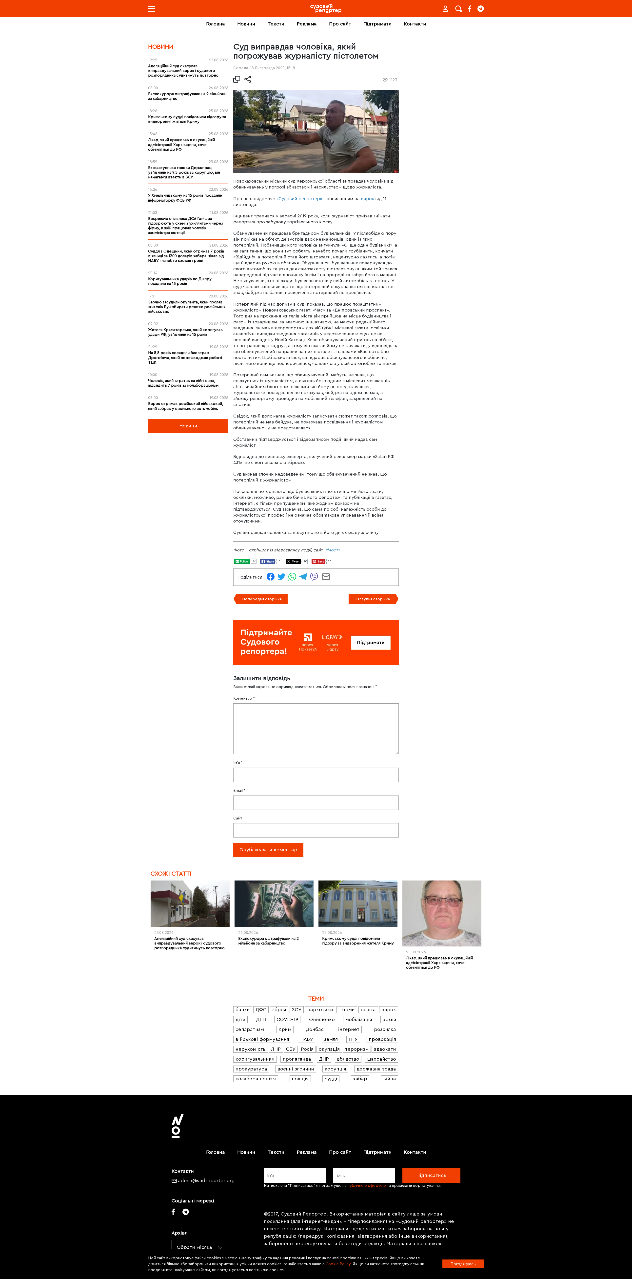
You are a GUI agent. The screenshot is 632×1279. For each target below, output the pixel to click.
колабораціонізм (256, 1078)
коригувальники (255, 1059)
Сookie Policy (338, 1264)
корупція (335, 1069)
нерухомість (251, 1049)
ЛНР (276, 1049)
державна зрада (376, 1069)
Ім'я (238, 763)
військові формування (262, 1039)
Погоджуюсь (463, 1264)
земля (331, 1039)
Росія (307, 1049)
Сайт (237, 818)
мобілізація (358, 1019)
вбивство (348, 1059)
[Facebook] (469, 8)
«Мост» (332, 550)
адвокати (385, 1049)
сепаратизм (250, 1029)
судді (331, 1078)
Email (239, 791)
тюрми (347, 1009)
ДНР (324, 1059)
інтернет (348, 1029)
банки (243, 1009)
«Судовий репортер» (299, 198)
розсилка (385, 1029)
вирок (367, 198)
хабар (360, 1078)
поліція (300, 1078)
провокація (382, 1039)
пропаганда (297, 1059)
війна (389, 1078)
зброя (279, 1009)
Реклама (307, 23)
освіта (368, 1009)
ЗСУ (296, 1009)
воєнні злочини (295, 1069)
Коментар (244, 698)
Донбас (315, 1029)
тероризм (357, 1049)
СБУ (291, 1049)
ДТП (261, 1019)
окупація (329, 1049)
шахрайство (381, 1059)
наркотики (320, 1009)
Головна (215, 23)
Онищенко (322, 1019)
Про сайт (340, 23)
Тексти (276, 23)
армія (389, 1019)
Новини (246, 23)
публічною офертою (366, 1186)
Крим (284, 1029)
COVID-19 (287, 1019)
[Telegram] (480, 8)
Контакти (415, 23)
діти (240, 1019)
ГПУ (353, 1039)
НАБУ (306, 1039)
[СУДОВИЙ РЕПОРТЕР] (325, 8)
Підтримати (377, 23)
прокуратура (251, 1069)
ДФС (261, 1009)
